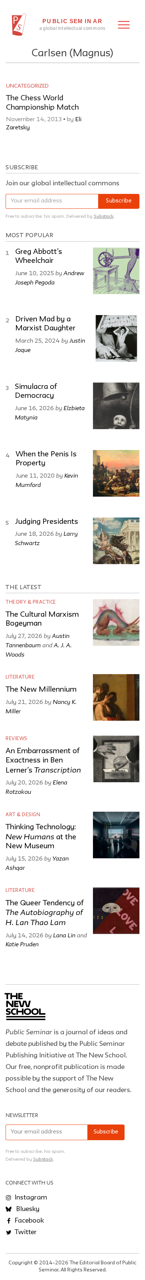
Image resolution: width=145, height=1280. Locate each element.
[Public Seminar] (19, 24)
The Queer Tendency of (45, 913)
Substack (103, 216)
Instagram (30, 1198)
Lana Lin (64, 935)
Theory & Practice (31, 602)
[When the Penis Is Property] (116, 473)
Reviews (17, 739)
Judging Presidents (46, 522)
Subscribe (119, 201)
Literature (20, 677)
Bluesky (26, 1209)
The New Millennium (41, 689)
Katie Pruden (22, 944)
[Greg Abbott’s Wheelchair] (116, 271)
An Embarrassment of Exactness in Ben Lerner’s (43, 761)
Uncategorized (27, 86)
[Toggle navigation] (124, 25)
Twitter (25, 1232)
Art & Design (23, 815)
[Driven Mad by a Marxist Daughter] (116, 338)
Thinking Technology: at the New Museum (41, 837)
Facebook (28, 1221)
